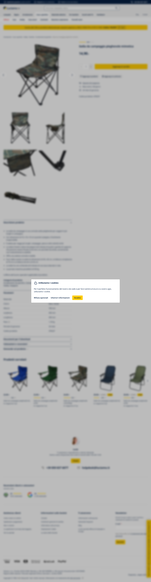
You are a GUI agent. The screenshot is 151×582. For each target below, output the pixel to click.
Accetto (77, 298)
